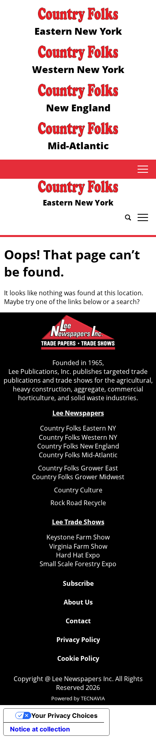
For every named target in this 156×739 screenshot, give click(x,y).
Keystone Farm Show (78, 537)
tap (143, 169)
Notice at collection (40, 729)
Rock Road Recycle (78, 502)
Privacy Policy (78, 639)
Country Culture (78, 490)
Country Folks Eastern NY (78, 428)
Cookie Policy (78, 658)
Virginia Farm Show (78, 546)
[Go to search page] (128, 217)
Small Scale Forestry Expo (78, 563)
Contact (78, 620)
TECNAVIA (93, 698)
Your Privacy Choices (64, 715)
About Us (78, 602)
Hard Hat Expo (78, 555)
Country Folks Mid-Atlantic (78, 455)
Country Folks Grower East (78, 468)
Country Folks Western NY (78, 437)
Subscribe (78, 583)
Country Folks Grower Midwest (78, 476)
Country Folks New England (78, 446)
